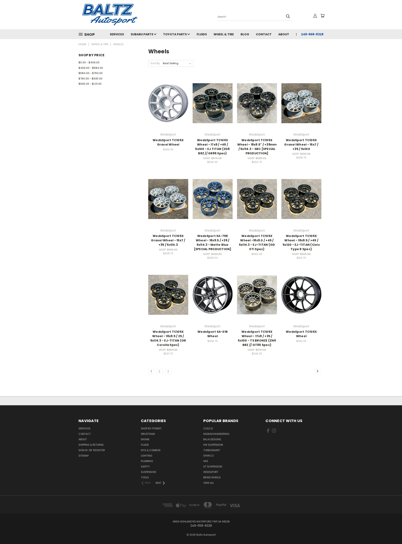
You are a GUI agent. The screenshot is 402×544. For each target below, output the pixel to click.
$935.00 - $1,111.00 (90, 84)
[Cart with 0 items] (322, 16)
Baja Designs (212, 439)
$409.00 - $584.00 (91, 68)
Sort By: (155, 63)
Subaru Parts (142, 34)
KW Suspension (213, 445)
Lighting (146, 455)
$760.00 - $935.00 (90, 79)
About (283, 34)
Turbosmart (211, 450)
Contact (264, 34)
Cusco (208, 428)
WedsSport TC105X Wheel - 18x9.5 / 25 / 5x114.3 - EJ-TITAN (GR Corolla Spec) (168, 338)
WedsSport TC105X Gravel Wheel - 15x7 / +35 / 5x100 (301, 144)
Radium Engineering (216, 434)
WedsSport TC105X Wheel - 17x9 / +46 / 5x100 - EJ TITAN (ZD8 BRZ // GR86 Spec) (212, 146)
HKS (205, 461)
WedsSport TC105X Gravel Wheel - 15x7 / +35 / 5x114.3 (168, 240)
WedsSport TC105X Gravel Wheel (168, 142)
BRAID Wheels (212, 477)
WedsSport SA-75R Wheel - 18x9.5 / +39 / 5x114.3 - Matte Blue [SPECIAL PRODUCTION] (212, 242)
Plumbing (147, 461)
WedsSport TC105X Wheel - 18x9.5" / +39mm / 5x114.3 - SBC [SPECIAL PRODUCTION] (257, 146)
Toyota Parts (175, 34)
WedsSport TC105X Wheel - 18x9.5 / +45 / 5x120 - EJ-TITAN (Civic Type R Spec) (301, 242)
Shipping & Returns (91, 445)
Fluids (202, 34)
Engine (145, 439)
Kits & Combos (151, 450)
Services (117, 34)
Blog (245, 34)
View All (208, 483)
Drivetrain (148, 434)
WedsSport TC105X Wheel (301, 334)
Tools (145, 477)
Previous (391, 531)
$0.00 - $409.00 (89, 62)
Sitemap (84, 455)
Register (99, 450)
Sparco (208, 455)
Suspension (148, 472)
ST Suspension (212, 466)
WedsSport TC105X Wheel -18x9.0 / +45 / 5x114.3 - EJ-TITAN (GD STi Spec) (257, 242)
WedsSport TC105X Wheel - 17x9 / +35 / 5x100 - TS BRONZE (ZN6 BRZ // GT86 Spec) (257, 338)
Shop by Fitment (151, 428)
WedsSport (210, 472)
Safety (145, 466)
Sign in (83, 450)
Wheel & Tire (224, 34)
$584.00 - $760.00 (91, 73)
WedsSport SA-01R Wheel (212, 334)
